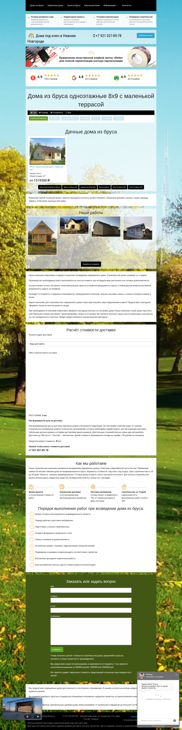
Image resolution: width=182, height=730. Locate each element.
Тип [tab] (34, 112)
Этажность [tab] (57, 112)
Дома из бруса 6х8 (70, 187)
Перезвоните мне (146, 35)
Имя (52, 586)
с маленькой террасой (38, 118)
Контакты (126, 5)
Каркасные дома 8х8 (88, 187)
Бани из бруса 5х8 (136, 187)
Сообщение (55, 616)
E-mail (53, 606)
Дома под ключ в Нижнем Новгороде (51, 38)
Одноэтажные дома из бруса (50, 187)
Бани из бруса (73, 5)
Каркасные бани (92, 5)
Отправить (56, 649)
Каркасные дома (55, 5)
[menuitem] (37, 5)
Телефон (54, 596)
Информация (110, 5)
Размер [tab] (44, 112)
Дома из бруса (37, 5)
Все (69, 112)
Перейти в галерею (91, 264)
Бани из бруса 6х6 (119, 187)
